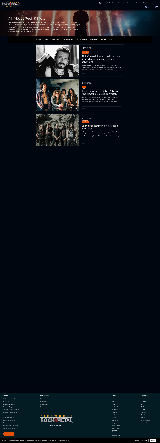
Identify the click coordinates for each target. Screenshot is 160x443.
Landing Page (116, 435)
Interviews (93, 39)
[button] (100, 3)
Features (103, 39)
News (46, 39)
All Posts (38, 39)
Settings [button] (137, 440)
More (116, 39)
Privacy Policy (66, 440)
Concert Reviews (68, 39)
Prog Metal (85, 121)
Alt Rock (85, 191)
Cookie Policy (116, 428)
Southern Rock (86, 156)
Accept (153, 440)
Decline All (144, 440)
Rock (84, 87)
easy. (119, 391)
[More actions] (121, 48)
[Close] (158, 440)
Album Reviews (82, 39)
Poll (110, 39)
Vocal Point (55, 39)
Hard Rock (85, 52)
